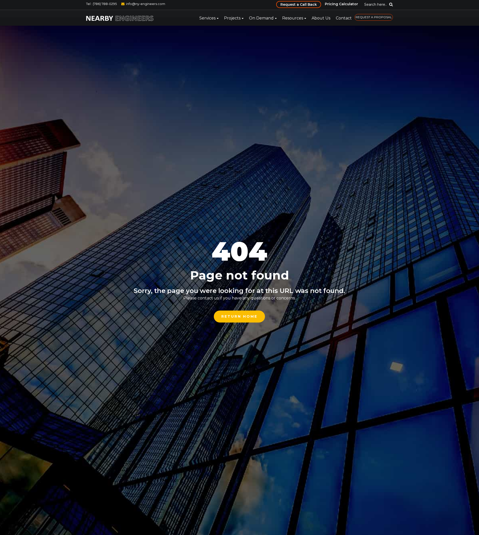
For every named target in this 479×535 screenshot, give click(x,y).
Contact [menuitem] (344, 18)
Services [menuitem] (207, 18)
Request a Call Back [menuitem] (298, 4)
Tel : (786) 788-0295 (101, 4)
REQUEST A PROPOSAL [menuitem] (374, 17)
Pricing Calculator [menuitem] (341, 4)
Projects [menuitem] (232, 18)
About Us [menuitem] (321, 18)
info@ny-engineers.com (145, 4)
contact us (208, 298)
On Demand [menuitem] (261, 18)
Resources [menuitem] (292, 18)
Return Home (239, 316)
